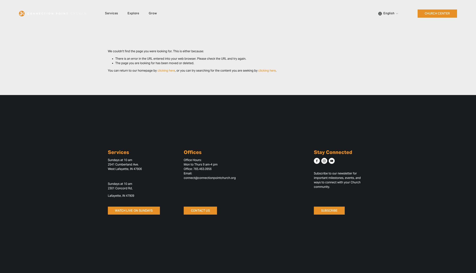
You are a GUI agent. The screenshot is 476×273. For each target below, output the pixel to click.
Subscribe (329, 211)
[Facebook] (317, 161)
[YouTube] (332, 161)
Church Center (437, 13)
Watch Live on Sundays (134, 211)
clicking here (166, 71)
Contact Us (200, 211)
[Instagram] (324, 161)
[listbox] (388, 14)
